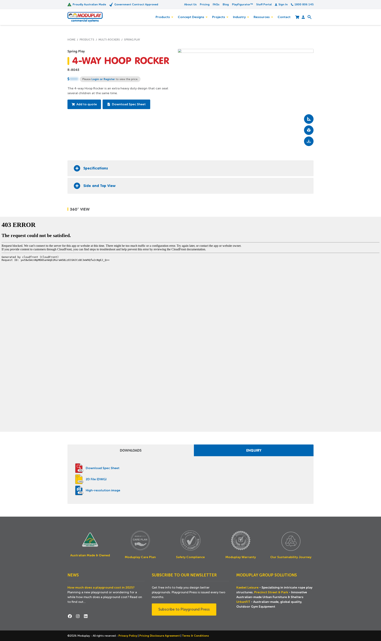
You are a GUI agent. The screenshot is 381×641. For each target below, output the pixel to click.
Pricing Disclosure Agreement (160, 635)
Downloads (130, 450)
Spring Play (76, 51)
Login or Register (103, 79)
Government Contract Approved (136, 4)
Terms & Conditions (195, 635)
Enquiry (253, 450)
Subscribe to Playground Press (184, 609)
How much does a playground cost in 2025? (101, 587)
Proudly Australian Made (89, 4)
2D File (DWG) (96, 479)
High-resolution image (103, 490)
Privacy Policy (128, 635)
